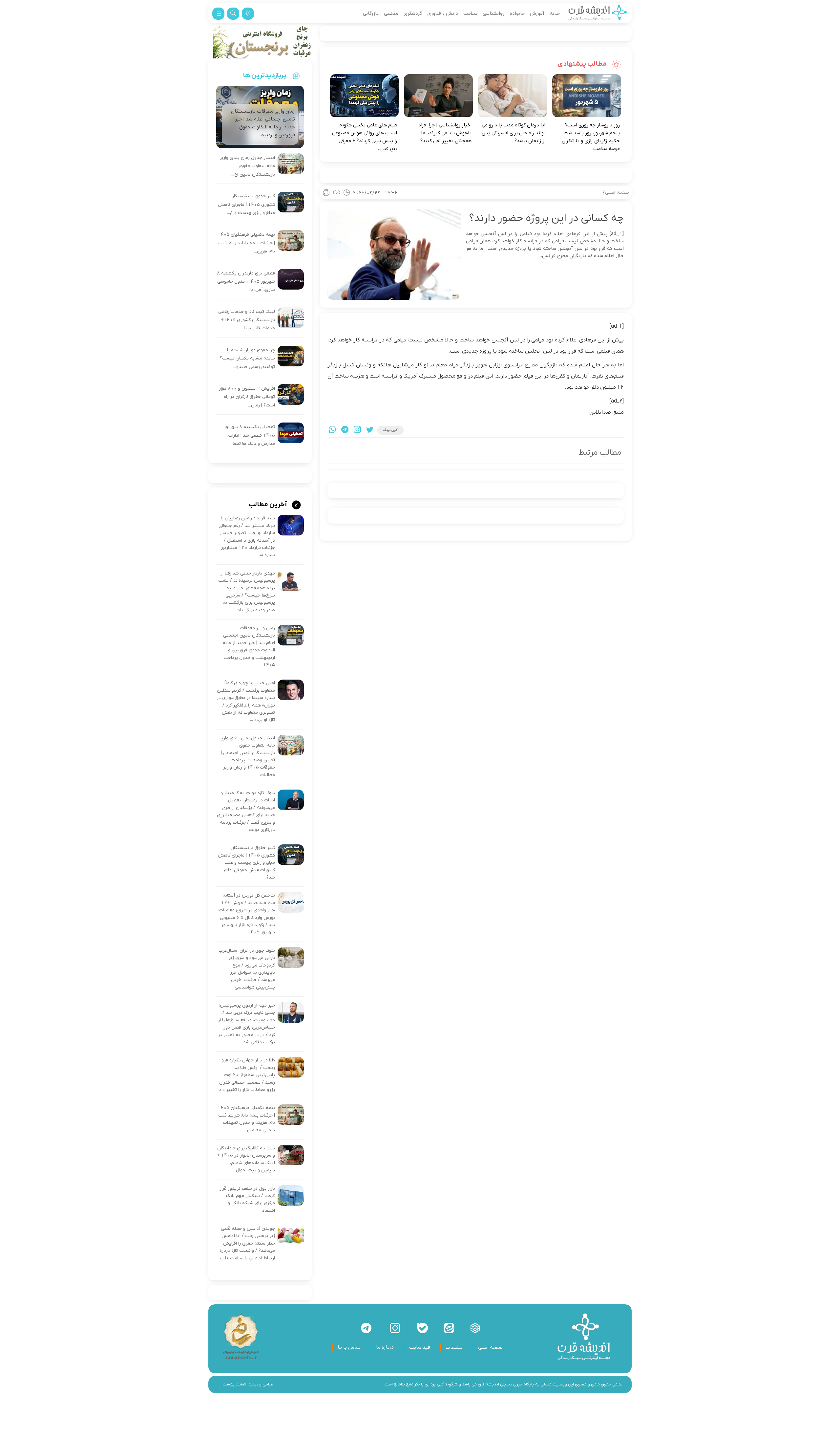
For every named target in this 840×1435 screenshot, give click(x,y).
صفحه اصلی (617, 192)
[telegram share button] (345, 430)
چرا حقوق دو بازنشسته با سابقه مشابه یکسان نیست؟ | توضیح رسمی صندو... (246, 358)
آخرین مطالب (268, 504)
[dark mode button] (248, 14)
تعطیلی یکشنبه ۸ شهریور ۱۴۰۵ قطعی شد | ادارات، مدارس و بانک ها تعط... (249, 435)
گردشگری (413, 13)
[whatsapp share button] (332, 430)
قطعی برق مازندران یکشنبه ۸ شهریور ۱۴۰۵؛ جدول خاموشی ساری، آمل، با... (246, 281)
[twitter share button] (370, 430)
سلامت (470, 13)
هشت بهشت (234, 1384)
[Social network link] (475, 1328)
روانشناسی (493, 13)
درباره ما (385, 1347)
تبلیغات (454, 1347)
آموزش (537, 13)
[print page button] (326, 192)
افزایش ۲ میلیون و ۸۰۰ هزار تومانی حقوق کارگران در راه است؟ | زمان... (247, 396)
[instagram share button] (357, 430)
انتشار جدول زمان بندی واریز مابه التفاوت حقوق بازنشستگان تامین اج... (247, 166)
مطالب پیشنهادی (583, 64)
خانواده (517, 13)
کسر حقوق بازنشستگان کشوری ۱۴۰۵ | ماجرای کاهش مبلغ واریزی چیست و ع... (246, 204)
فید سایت (419, 1347)
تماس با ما (349, 1347)
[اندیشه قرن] (598, 13)
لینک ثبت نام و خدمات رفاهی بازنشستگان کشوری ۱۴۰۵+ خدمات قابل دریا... (246, 320)
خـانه (555, 13)
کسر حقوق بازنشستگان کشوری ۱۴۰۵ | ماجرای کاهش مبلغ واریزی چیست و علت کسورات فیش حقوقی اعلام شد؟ (246, 863)
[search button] (233, 14)
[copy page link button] (337, 192)
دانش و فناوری (442, 13)
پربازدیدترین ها (264, 75)
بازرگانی (371, 13)
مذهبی (391, 13)
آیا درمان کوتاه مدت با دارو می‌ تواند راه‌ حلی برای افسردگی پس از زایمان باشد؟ (514, 133)
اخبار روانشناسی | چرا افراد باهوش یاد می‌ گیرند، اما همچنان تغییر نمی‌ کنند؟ (445, 133)
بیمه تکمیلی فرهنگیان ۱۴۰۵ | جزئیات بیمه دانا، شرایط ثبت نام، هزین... (246, 242)
